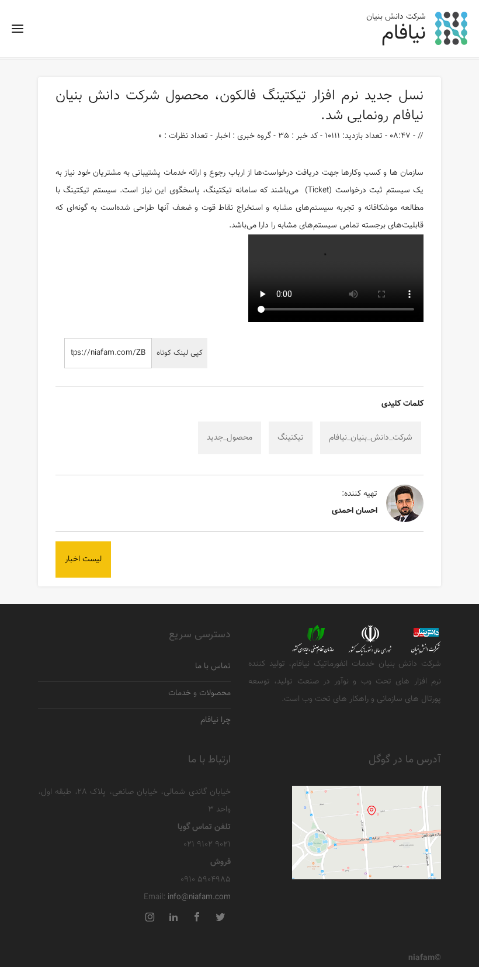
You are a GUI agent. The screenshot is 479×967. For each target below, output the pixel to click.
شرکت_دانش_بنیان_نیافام (370, 437)
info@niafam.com (199, 897)
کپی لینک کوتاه (180, 353)
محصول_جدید (229, 437)
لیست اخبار (83, 559)
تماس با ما (213, 667)
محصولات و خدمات (199, 694)
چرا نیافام (215, 720)
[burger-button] (17, 32)
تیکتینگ (284, 96)
